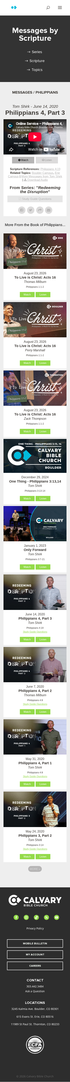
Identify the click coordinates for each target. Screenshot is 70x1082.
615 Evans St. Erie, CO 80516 (35, 1016)
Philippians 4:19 (50, 169)
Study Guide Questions (37, 198)
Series (37, 52)
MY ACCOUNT (35, 954)
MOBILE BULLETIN (35, 943)
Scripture (37, 61)
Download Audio (37, 179)
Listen (48, 160)
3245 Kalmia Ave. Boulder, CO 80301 (35, 1009)
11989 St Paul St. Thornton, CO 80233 (35, 1024)
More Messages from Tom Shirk (41, 176)
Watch (24, 160)
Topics (37, 69)
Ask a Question (35, 991)
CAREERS (35, 965)
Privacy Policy (35, 928)
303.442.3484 (35, 986)
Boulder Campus (42, 172)
